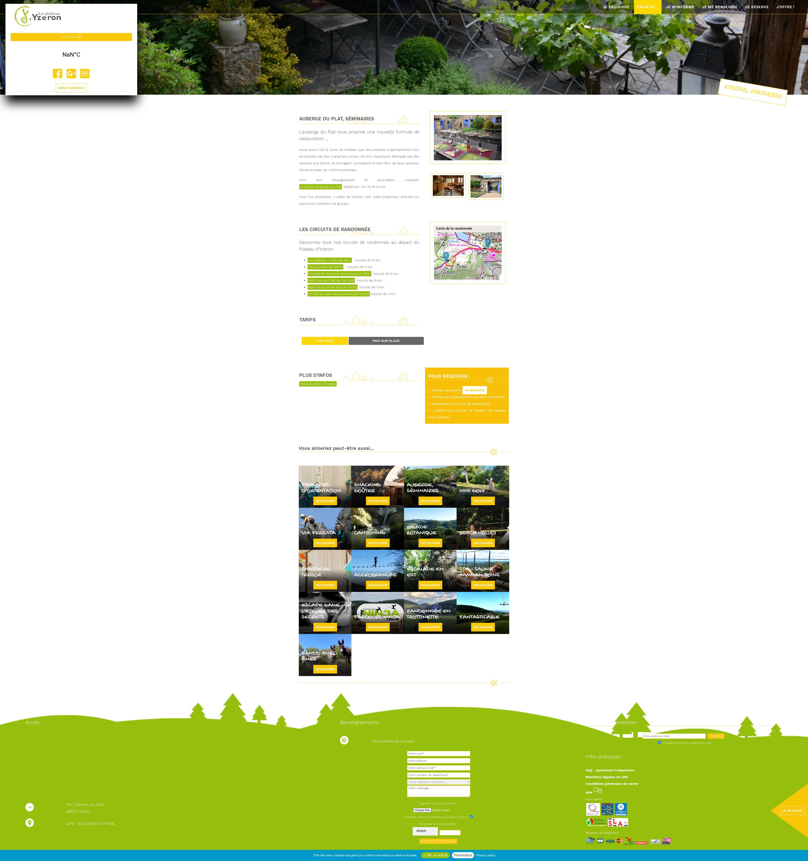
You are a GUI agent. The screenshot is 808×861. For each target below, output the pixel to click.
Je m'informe (680, 7)
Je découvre (616, 7)
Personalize (463, 855)
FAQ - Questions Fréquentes (610, 770)
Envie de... (647, 7)
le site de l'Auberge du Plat (320, 187)
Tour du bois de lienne (325, 267)
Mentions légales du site (607, 777)
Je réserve (757, 7)
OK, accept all (437, 855)
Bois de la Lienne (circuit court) (332, 287)
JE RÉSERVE (475, 390)
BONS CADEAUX (71, 88)
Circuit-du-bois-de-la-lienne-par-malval (338, 294)
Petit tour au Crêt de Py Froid (331, 280)
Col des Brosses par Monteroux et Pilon (339, 274)
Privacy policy (486, 855)
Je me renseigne (720, 7)
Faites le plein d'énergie (318, 384)
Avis (589, 792)
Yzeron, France (71, 54)
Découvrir (325, 501)
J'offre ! (785, 7)
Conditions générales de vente (612, 784)
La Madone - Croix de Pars (329, 260)
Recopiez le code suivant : (438, 823)
